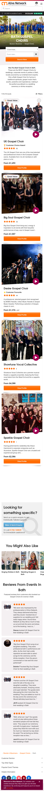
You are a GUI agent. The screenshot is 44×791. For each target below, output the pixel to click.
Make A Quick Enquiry (13, 525)
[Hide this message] (39, 781)
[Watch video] (36, 134)
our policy (10, 788)
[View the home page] (14, 3)
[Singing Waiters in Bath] (11, 560)
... (13, 159)
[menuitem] (22, 758)
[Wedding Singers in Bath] (30, 560)
